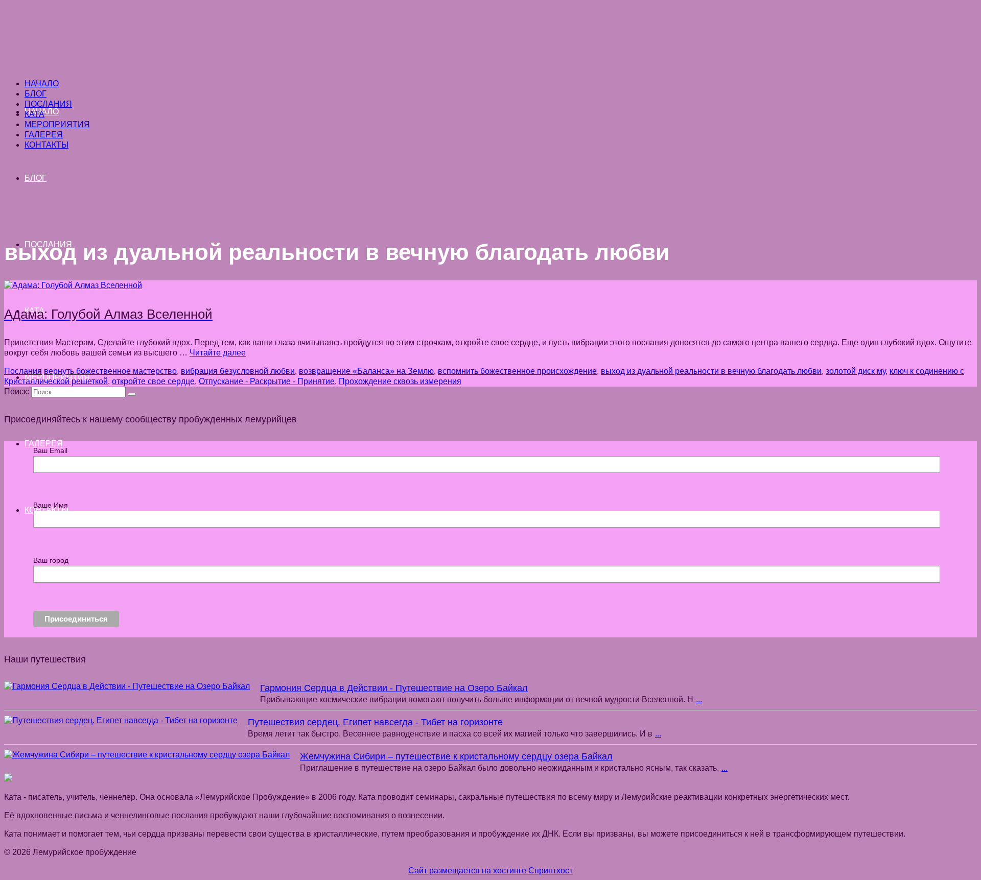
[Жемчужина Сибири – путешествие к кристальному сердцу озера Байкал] (147, 755)
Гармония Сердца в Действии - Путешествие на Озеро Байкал (394, 688)
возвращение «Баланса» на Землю (366, 371)
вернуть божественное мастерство (110, 371)
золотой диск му (855, 371)
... (699, 699)
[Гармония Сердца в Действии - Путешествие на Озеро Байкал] (127, 686)
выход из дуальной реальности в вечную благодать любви (711, 371)
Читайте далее (218, 352)
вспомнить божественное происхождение (517, 371)
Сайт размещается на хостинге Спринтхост (490, 870)
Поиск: (16, 391)
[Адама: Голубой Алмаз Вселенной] (73, 285)
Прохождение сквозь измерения (400, 381)
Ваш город (50, 560)
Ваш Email (50, 450)
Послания (23, 371)
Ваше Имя (50, 505)
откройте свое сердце (153, 381)
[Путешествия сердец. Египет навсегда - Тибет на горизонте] (121, 721)
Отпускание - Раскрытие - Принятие (267, 381)
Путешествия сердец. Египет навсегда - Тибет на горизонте (375, 722)
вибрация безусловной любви (238, 371)
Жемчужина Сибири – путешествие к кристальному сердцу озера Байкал (456, 756)
